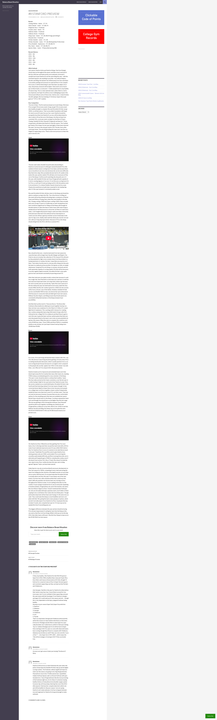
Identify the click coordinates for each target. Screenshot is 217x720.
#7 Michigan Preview (34, 558)
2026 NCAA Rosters (92, 2)
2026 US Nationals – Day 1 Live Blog (87, 90)
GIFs (101, 2)
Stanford (32, 544)
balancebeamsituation (48, 17)
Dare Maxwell (33, 542)
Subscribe (64, 534)
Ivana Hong (53, 542)
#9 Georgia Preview (33, 552)
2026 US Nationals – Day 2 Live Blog (87, 87)
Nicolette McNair (63, 542)
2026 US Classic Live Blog (85, 98)
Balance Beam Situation (11, 2)
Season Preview (33, 10)
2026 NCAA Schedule (81, 2)
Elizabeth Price (44, 542)
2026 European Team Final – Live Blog (88, 84)
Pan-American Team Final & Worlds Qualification (91, 101)
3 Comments (60, 17)
